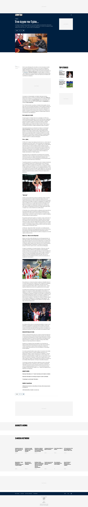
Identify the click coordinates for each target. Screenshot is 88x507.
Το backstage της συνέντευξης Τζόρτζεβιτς (30, 379)
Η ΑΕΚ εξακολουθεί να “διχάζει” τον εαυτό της (30, 389)
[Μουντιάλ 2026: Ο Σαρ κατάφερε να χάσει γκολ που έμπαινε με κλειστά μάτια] (69, 84)
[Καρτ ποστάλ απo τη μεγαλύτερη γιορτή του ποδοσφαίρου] (29, 458)
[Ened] (44, 502)
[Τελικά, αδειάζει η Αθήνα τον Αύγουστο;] (58, 444)
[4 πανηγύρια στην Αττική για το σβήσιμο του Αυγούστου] (48, 444)
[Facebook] (19, 30)
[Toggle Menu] (71, 14)
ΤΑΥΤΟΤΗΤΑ (22, 493)
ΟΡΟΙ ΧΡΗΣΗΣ (17, 493)
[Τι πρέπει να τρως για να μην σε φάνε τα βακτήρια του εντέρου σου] (48, 458)
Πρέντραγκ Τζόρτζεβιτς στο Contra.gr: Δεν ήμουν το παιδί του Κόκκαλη (35, 376)
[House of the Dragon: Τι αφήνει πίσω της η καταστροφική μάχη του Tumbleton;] (68, 458)
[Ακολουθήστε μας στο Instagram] (71, 493)
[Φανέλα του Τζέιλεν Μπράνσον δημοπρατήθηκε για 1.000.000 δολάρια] (69, 74)
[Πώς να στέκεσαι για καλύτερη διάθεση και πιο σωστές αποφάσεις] (58, 458)
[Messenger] (23, 30)
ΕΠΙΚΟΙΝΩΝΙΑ (35, 493)
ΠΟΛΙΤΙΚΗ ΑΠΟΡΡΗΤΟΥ (28, 493)
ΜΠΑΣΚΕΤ (60, 70)
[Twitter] (21, 30)
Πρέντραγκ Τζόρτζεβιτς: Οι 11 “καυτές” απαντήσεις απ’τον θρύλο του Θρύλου (36, 373)
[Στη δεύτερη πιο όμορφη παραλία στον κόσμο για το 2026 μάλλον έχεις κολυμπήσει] (29, 444)
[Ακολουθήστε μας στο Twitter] (68, 493)
